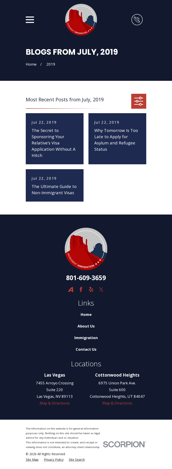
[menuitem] (32, 459)
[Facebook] (81, 289)
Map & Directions (55, 403)
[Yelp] (91, 289)
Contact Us (86, 349)
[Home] (81, 19)
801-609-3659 (86, 277)
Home (86, 314)
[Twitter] (101, 289)
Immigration (86, 337)
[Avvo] (70, 289)
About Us (86, 326)
